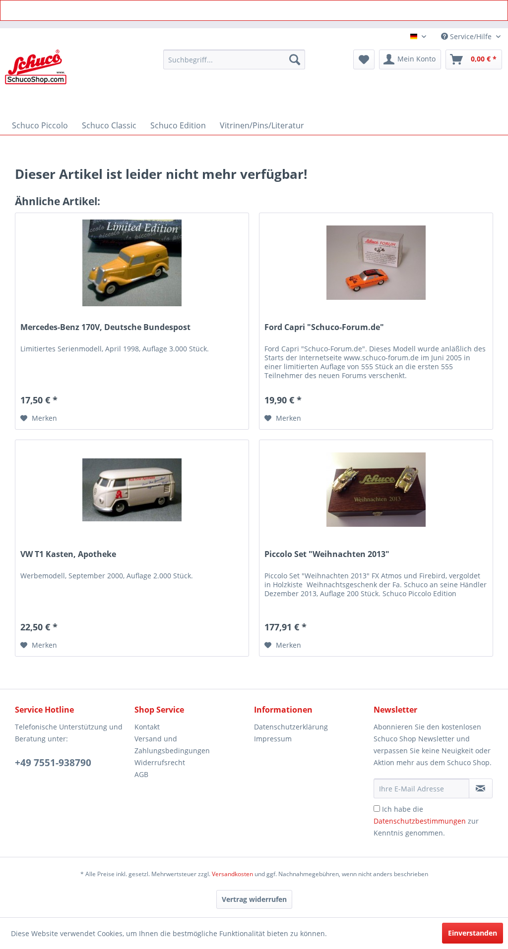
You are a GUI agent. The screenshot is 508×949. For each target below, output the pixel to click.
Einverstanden (472, 933)
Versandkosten (232, 874)
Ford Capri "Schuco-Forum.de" (324, 327)
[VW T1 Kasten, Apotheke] (132, 489)
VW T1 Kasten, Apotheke (68, 554)
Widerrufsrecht (159, 762)
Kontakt (147, 726)
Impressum (273, 738)
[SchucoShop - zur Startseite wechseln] (35, 80)
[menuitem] (234, 59)
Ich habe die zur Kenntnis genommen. (426, 820)
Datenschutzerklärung (291, 726)
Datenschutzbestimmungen (420, 821)
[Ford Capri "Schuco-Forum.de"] (376, 262)
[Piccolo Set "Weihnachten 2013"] (376, 489)
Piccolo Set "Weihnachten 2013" (326, 554)
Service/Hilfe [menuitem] (471, 36)
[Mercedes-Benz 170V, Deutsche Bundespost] (132, 262)
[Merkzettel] (364, 59)
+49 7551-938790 (53, 762)
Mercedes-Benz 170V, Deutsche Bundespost (105, 327)
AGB (141, 774)
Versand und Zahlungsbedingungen (172, 744)
